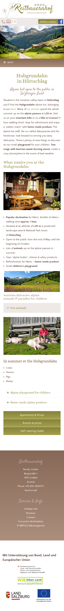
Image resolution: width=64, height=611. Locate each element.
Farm (13, 109)
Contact (30, 517)
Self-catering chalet (32, 430)
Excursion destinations (30, 521)
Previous (11, 191)
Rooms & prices (32, 423)
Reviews (30, 512)
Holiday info (30, 508)
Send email (31, 490)
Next (54, 191)
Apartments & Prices (32, 415)
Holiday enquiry (48, 21)
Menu (10, 62)
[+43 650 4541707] (3, 21)
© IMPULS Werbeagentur (31, 525)
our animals (33, 109)
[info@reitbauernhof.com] (8, 21)
